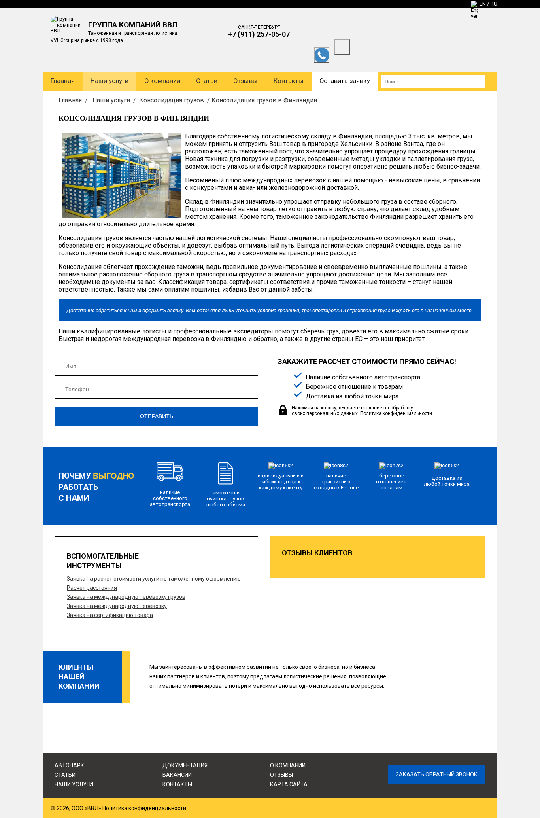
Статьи (206, 81)
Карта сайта (289, 784)
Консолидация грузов (171, 100)
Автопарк (69, 765)
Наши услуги (109, 81)
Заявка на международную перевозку (117, 606)
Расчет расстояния (92, 588)
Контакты (289, 81)
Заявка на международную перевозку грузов (126, 597)
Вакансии (177, 775)
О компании (162, 81)
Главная (63, 81)
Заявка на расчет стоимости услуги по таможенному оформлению (154, 579)
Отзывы (245, 81)
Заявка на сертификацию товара (110, 615)
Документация (185, 765)
